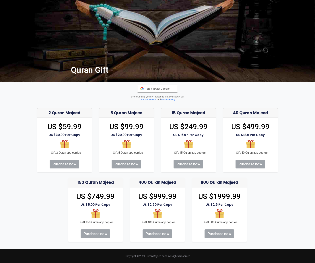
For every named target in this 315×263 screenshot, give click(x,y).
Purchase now (64, 164)
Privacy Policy (168, 99)
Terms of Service (147, 99)
